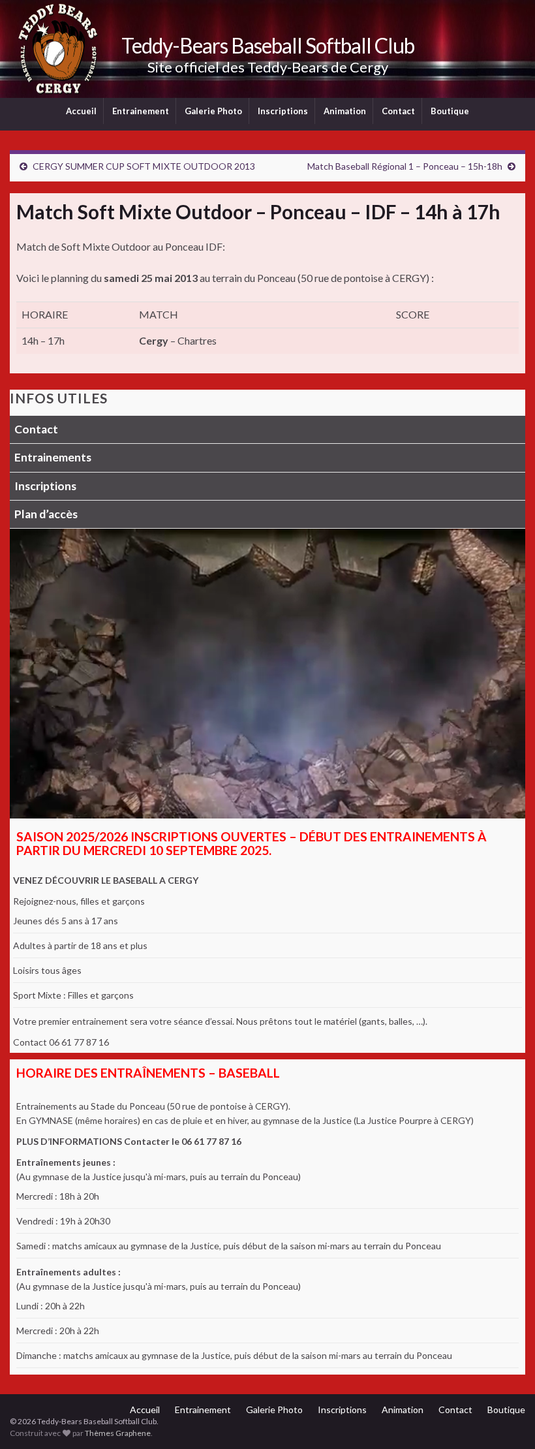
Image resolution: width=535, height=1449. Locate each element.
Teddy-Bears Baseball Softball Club (267, 45)
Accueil (81, 111)
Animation (345, 111)
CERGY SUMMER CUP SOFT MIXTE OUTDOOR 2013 (144, 166)
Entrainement (140, 111)
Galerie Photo (213, 111)
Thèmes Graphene (118, 1433)
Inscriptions (283, 111)
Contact (398, 111)
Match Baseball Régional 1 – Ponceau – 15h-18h (404, 166)
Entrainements (52, 457)
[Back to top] (505, 1419)
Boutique (450, 111)
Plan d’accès (46, 514)
